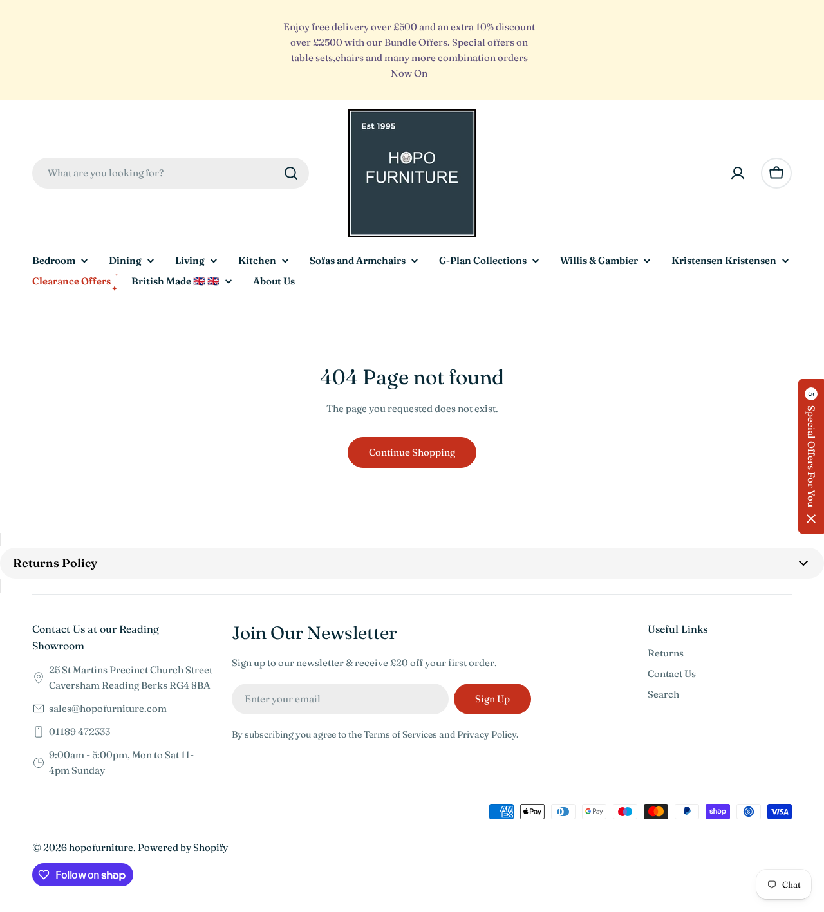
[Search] (291, 173)
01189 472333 (79, 731)
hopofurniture (101, 847)
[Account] (737, 173)
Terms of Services (400, 734)
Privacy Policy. (487, 734)
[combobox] (170, 173)
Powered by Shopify (183, 847)
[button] (811, 456)
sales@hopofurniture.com (108, 708)
